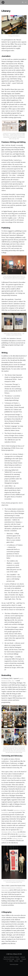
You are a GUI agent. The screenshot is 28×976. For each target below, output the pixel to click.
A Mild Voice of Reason (12, 954)
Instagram (24, 959)
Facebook (23, 957)
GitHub (11, 961)
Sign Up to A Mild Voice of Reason (11, 957)
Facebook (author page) (9, 959)
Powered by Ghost (14, 964)
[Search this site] (23, 2)
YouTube (16, 961)
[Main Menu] (25, 2)
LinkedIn (18, 959)
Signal (21, 961)
